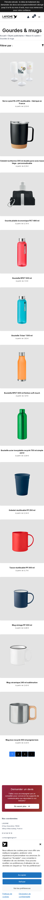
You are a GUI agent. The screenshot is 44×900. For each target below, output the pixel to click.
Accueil (3, 36)
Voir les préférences (22, 888)
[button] (40, 844)
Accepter (22, 875)
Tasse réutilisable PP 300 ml (22, 568)
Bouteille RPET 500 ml (22, 278)
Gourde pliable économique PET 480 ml (22, 221)
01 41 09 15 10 (7, 833)
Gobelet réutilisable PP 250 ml (22, 510)
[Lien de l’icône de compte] (28, 17)
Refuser (22, 881)
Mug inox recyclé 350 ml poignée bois (22, 740)
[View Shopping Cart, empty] (33, 17)
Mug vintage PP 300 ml (22, 625)
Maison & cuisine (33, 36)
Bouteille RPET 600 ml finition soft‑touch (22, 393)
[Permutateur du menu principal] (39, 17)
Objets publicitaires (16, 36)
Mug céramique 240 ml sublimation (22, 682)
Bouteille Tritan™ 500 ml (22, 335)
